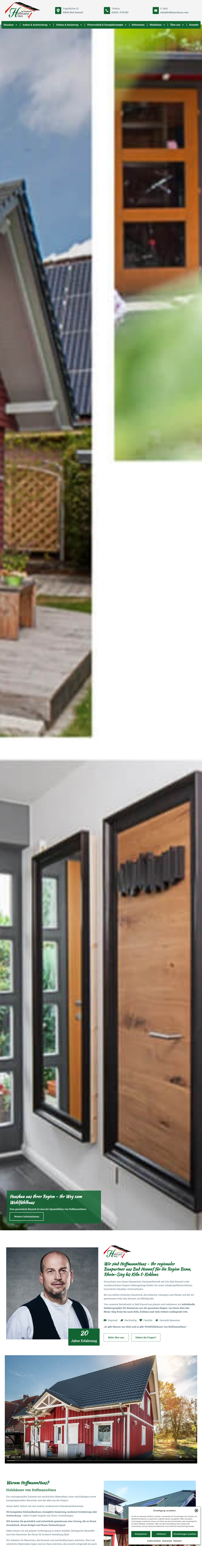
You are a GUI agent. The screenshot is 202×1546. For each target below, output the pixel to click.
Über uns (175, 24)
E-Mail (164, 8)
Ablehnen (161, 1534)
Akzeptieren (141, 1534)
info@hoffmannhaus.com (174, 12)
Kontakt (193, 24)
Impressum (177, 1541)
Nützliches (156, 24)
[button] (196, 1510)
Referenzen (138, 24)
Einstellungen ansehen (185, 1534)
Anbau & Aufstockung (35, 24)
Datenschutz (167, 1541)
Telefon (116, 8)
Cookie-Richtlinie (154, 1541)
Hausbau (9, 24)
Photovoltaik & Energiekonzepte (105, 24)
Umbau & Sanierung (67, 24)
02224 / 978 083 (120, 12)
